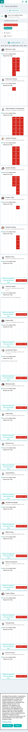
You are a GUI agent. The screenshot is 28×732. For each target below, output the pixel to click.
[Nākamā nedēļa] (22, 42)
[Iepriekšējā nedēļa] (5, 42)
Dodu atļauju (7, 725)
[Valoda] (26, 1)
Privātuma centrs (6, 722)
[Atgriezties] (2, 16)
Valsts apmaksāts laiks (10, 25)
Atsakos (17, 725)
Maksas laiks (8, 28)
